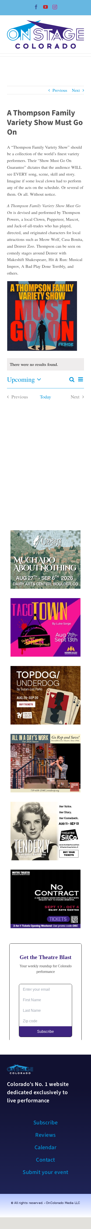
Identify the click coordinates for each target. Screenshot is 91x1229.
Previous (59, 90)
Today (45, 397)
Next (76, 90)
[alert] (45, 364)
